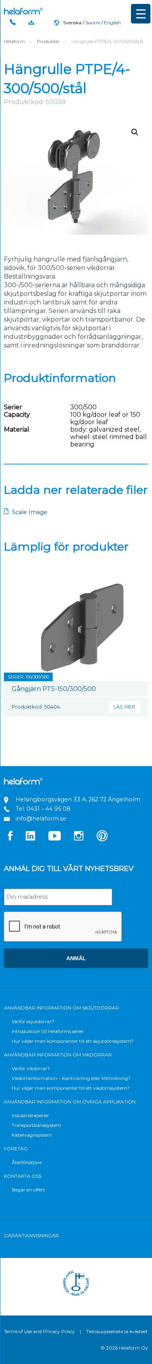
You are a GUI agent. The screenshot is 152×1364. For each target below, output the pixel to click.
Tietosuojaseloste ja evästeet (117, 1331)
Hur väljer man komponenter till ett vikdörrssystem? (70, 1088)
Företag (16, 1149)
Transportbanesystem (36, 1125)
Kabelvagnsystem (32, 1135)
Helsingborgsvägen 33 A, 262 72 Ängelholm (78, 799)
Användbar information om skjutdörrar (61, 1008)
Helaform (23, 11)
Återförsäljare (27, 1162)
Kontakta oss (22, 1176)
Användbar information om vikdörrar (58, 1055)
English (112, 22)
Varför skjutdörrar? (33, 1021)
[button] (135, 132)
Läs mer (124, 707)
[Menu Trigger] (140, 13)
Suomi (92, 22)
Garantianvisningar (31, 1235)
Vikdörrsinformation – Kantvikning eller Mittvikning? (71, 1078)
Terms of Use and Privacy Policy (39, 1331)
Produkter (48, 41)
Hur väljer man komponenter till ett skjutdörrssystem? (73, 1041)
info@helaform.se (41, 818)
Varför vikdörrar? (31, 1068)
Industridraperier (30, 1115)
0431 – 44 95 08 (49, 808)
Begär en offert (28, 1190)
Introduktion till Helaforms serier (48, 1031)
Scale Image (29, 512)
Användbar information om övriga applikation (70, 1102)
